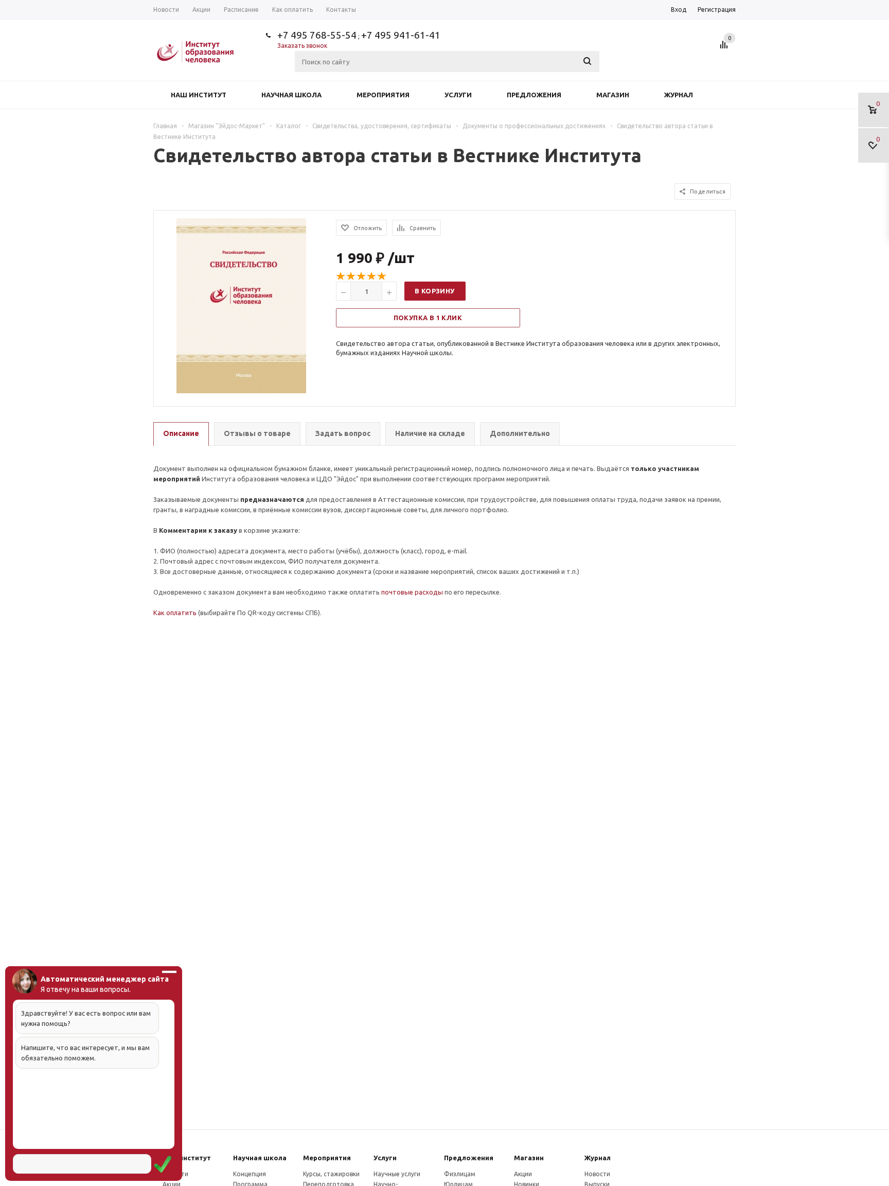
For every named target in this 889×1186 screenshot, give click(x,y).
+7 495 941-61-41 (400, 35)
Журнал (678, 94)
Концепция (249, 1174)
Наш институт (198, 94)
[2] (351, 276)
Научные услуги (397, 1174)
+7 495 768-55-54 (317, 35)
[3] (362, 276)
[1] (341, 276)
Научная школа (291, 94)
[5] (382, 276)
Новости (597, 1174)
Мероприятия (383, 94)
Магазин (612, 94)
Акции (523, 1174)
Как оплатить (175, 612)
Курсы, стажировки (331, 1174)
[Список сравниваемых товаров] (725, 48)
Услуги (458, 94)
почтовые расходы (412, 592)
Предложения (534, 94)
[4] (372, 276)
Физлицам (459, 1174)
